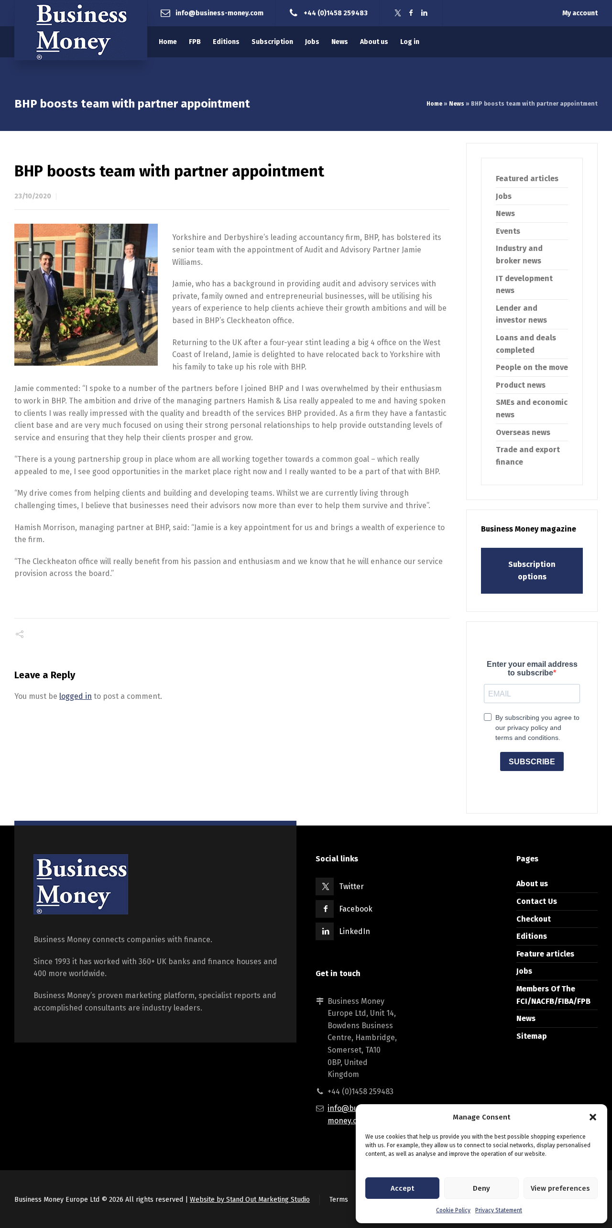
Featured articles (527, 178)
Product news (521, 385)
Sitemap (531, 1036)
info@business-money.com (219, 13)
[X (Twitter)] (398, 13)
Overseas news (523, 432)
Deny (481, 1188)
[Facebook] (411, 13)
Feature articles (545, 953)
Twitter (351, 886)
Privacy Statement (498, 1210)
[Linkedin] (424, 13)
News (456, 103)
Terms (338, 1199)
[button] (593, 1117)
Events (508, 231)
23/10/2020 (32, 196)
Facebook (355, 908)
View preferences (560, 1188)
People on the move (532, 367)
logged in (75, 696)
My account (580, 13)
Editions (531, 936)
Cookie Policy (453, 1210)
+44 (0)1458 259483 (336, 13)
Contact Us (536, 901)
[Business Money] (80, 30)
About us (532, 883)
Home (434, 103)
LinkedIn (354, 931)
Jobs (504, 196)
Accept (402, 1188)
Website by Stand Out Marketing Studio (250, 1199)
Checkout (533, 919)
